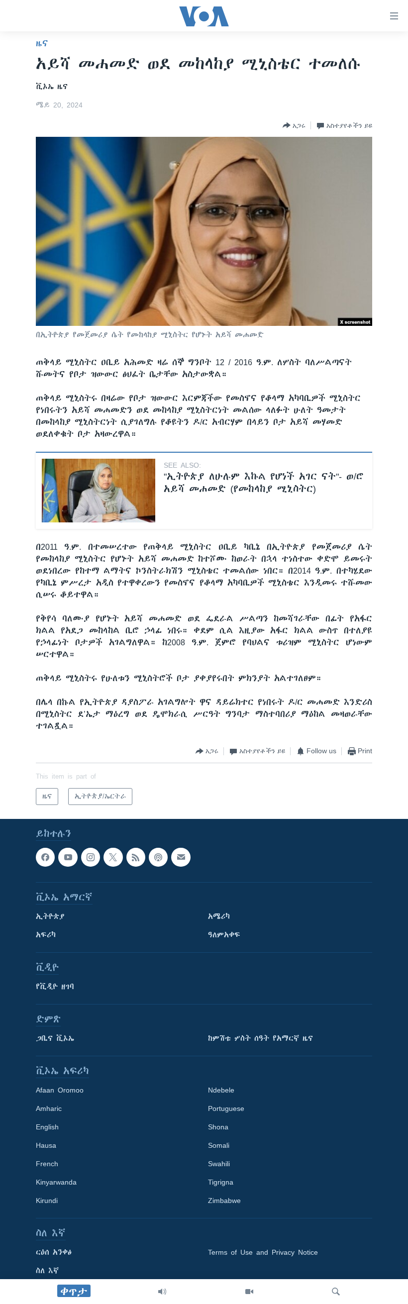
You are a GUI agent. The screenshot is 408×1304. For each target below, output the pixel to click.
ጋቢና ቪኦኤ (55, 1038)
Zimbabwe (224, 1200)
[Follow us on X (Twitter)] (112, 857)
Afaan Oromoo (60, 1090)
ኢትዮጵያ (50, 916)
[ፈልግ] (336, 1291)
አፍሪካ (46, 934)
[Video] (249, 1291)
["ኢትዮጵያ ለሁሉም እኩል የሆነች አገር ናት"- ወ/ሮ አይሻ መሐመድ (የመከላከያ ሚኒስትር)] (98, 490)
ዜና (42, 43)
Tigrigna (220, 1182)
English (47, 1126)
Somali (218, 1145)
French (47, 1163)
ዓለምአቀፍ (224, 934)
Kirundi (47, 1200)
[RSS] (135, 857)
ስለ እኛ (47, 1270)
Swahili (219, 1163)
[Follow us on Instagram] (90, 857)
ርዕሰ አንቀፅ (54, 1252)
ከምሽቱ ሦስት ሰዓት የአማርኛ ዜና (260, 1038)
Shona (218, 1126)
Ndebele (221, 1090)
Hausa (46, 1145)
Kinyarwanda (56, 1182)
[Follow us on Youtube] (67, 857)
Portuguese (226, 1108)
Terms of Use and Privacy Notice (263, 1252)
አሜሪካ (219, 916)
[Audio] (162, 1291)
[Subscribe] (180, 857)
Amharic (49, 1108)
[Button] (294, 125)
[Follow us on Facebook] (45, 857)
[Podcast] (158, 857)
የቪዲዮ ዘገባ (55, 986)
